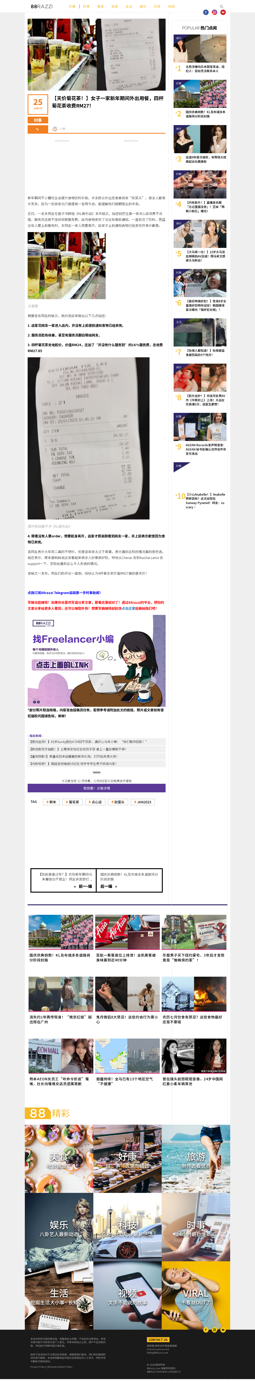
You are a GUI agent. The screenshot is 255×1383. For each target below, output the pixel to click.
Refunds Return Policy (60, 1366)
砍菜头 (119, 801)
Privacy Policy (38, 1366)
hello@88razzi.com (157, 1352)
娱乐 (143, 6)
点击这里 (128, 608)
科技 (157, 6)
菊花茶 (74, 801)
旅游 (114, 6)
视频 (171, 6)
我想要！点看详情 (96, 788)
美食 (100, 6)
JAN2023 (144, 801)
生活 (129, 6)
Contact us (158, 1339)
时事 (86, 6)
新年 (52, 801)
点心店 (97, 801)
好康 (72, 6)
